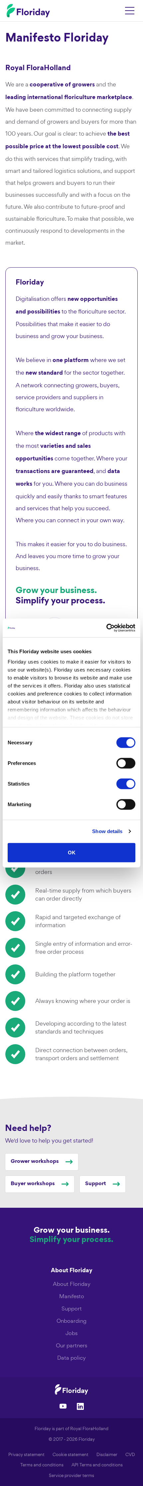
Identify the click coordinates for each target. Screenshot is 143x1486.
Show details (107, 831)
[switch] (125, 763)
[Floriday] (71, 1389)
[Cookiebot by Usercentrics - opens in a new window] (106, 628)
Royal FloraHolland (89, 1428)
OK (71, 852)
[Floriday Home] (28, 10)
